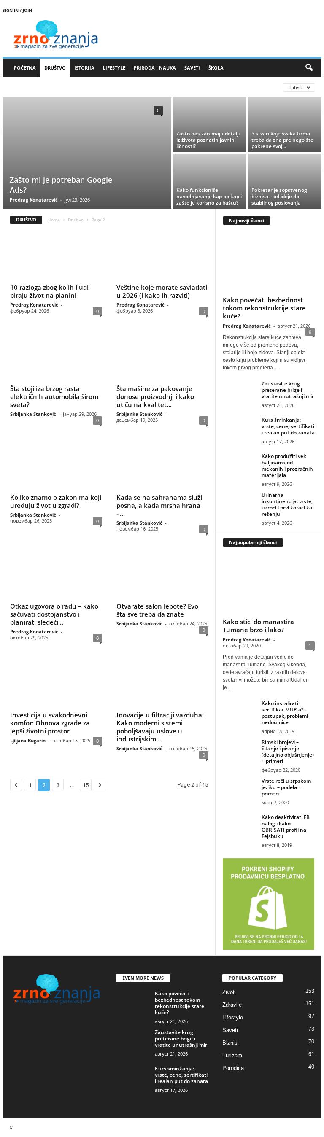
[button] (309, 68)
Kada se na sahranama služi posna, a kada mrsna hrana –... (159, 505)
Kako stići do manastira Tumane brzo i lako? (258, 625)
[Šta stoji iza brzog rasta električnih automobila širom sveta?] (56, 356)
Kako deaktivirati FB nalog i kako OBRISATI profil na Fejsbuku (286, 827)
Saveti (230, 1030)
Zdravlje (232, 1005)
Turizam (232, 1055)
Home (54, 220)
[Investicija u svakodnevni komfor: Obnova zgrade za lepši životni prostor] (56, 683)
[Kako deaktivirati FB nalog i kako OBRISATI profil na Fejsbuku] (239, 826)
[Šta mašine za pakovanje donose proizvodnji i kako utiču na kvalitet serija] (162, 356)
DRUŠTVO (55, 68)
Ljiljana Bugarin (28, 740)
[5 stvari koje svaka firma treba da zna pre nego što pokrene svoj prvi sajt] (284, 124)
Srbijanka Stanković (33, 414)
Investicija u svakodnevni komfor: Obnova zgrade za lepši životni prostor (50, 723)
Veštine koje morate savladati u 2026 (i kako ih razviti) (161, 291)
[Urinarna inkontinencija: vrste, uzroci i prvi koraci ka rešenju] (239, 504)
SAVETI (192, 68)
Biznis (18, 87)
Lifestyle (232, 1017)
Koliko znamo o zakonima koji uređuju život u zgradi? (55, 501)
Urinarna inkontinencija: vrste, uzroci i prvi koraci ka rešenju (287, 504)
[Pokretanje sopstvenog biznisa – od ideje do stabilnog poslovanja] (284, 181)
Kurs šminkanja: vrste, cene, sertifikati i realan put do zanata (288, 426)
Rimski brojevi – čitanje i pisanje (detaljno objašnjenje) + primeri (288, 751)
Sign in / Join (17, 10)
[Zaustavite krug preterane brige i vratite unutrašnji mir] (239, 393)
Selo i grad (79, 87)
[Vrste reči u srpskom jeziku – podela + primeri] (239, 790)
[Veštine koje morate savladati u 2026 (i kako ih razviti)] (162, 255)
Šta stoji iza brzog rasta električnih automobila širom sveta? (54, 396)
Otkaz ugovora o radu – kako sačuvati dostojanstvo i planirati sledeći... (54, 614)
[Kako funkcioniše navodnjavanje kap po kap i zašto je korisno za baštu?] (209, 181)
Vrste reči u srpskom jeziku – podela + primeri (286, 787)
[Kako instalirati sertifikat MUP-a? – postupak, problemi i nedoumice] (239, 712)
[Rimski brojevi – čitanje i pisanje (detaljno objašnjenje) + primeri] (239, 751)
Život (228, 992)
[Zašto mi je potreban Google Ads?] (87, 153)
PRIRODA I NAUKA (155, 68)
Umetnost (147, 87)
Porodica (233, 1068)
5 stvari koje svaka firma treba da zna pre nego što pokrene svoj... (282, 140)
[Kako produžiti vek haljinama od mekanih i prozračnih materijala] (239, 465)
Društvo (76, 220)
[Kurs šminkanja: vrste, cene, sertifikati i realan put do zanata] (239, 429)
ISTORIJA (84, 68)
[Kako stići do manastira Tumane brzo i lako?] (269, 584)
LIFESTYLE (114, 68)
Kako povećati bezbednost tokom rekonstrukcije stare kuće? (264, 308)
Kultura (45, 87)
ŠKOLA (216, 68)
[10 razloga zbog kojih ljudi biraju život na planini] (56, 255)
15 (86, 785)
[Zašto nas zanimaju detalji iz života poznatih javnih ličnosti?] (209, 124)
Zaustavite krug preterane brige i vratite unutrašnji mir (288, 390)
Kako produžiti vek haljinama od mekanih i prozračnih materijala (287, 466)
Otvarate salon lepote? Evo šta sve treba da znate (157, 610)
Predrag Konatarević (34, 200)
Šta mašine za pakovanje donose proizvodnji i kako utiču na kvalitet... (155, 396)
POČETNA (25, 68)
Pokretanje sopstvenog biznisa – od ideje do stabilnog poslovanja (279, 196)
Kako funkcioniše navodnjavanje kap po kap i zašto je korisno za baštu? (209, 196)
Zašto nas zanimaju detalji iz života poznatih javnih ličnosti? (208, 140)
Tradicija (114, 87)
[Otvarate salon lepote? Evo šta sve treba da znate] (162, 574)
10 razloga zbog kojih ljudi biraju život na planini (49, 291)
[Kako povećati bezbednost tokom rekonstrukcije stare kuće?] (269, 262)
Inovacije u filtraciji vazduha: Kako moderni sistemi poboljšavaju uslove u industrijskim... (160, 727)
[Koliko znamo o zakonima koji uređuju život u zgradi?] (56, 465)
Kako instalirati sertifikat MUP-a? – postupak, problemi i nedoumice (286, 713)
